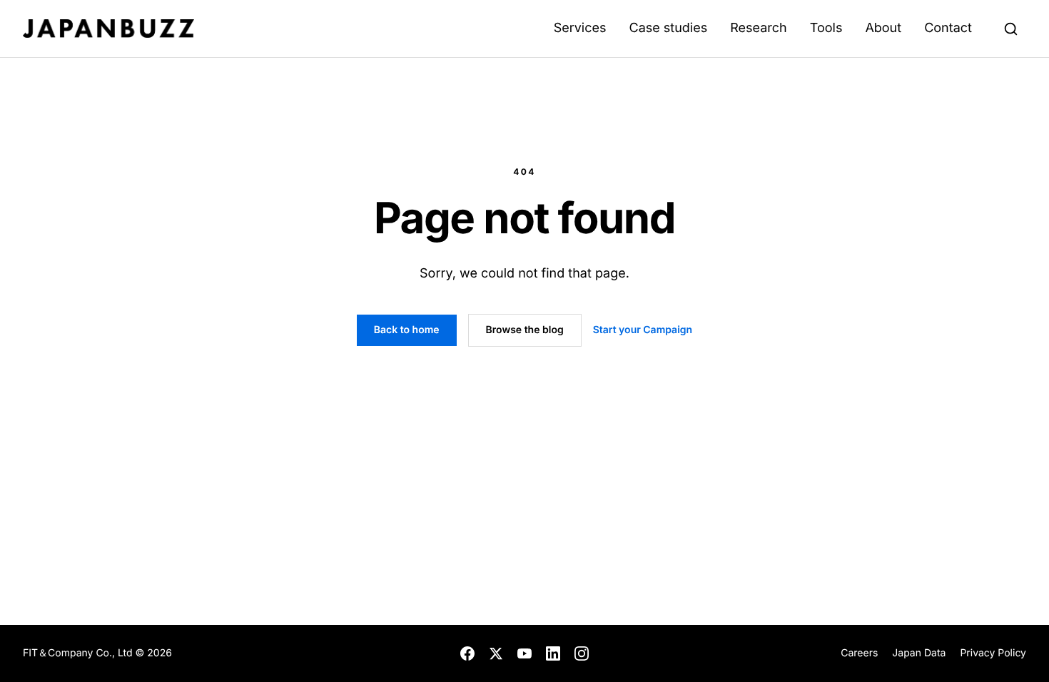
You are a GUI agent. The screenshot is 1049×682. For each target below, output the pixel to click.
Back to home (407, 330)
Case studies (668, 28)
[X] (496, 653)
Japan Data (919, 653)
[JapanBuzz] (108, 28)
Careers (859, 653)
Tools (826, 28)
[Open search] (1010, 28)
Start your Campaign (642, 330)
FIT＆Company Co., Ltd (79, 653)
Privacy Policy (993, 653)
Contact (948, 28)
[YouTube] (524, 653)
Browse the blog (525, 330)
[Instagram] (581, 653)
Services (580, 28)
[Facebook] (467, 653)
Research (758, 28)
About (883, 28)
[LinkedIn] (553, 653)
